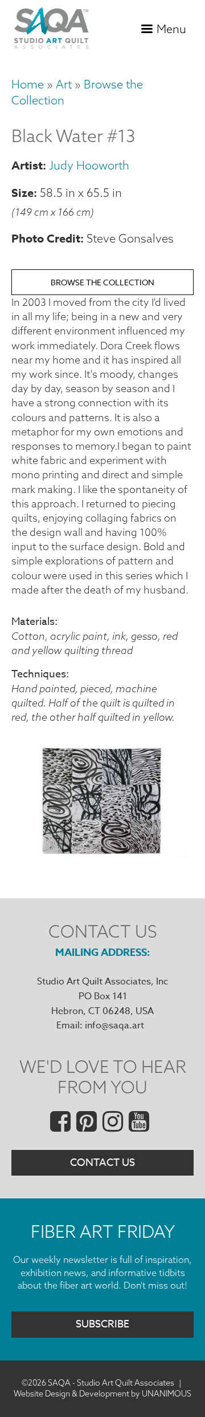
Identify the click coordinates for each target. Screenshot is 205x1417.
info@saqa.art (114, 1025)
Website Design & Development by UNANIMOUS (102, 1393)
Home (27, 84)
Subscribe (102, 1324)
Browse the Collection (102, 282)
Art (64, 84)
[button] (102, 854)
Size (22, 192)
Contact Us (102, 1162)
